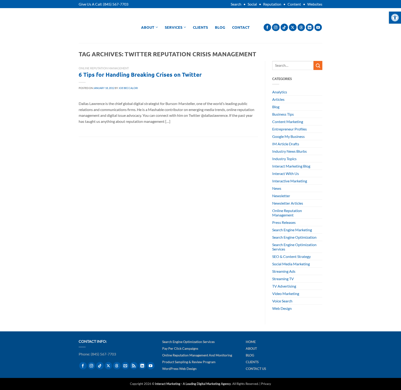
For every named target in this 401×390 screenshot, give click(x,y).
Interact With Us (285, 173)
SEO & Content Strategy (291, 256)
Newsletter (281, 195)
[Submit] (318, 65)
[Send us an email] (125, 366)
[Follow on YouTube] (318, 27)
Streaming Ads (283, 271)
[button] (395, 18)
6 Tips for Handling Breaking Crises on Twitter (140, 74)
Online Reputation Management (104, 68)
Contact (241, 27)
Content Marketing (287, 121)
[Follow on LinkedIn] (310, 27)
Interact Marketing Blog (291, 166)
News (276, 188)
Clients (200, 27)
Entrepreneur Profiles (289, 129)
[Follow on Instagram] (276, 27)
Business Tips (283, 114)
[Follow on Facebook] (267, 27)
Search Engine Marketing (292, 230)
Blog (220, 27)
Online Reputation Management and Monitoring (197, 355)
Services (173, 27)
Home (251, 342)
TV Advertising (284, 286)
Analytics (279, 92)
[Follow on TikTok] (284, 27)
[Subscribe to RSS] (134, 366)
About (147, 27)
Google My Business (288, 136)
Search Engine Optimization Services (294, 246)
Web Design (282, 308)
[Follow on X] (293, 27)
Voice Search (282, 301)
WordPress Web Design (179, 369)
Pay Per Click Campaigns (180, 348)
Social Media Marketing (291, 264)
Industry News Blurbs (289, 151)
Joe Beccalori (128, 87)
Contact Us (256, 369)
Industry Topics (284, 158)
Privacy (266, 384)
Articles (278, 99)
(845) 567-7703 (115, 4)
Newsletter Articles (287, 203)
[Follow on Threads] (301, 27)
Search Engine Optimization (294, 237)
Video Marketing (285, 293)
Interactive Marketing (289, 181)
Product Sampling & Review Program (189, 362)
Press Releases (284, 222)
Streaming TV (283, 278)
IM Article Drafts (285, 144)
